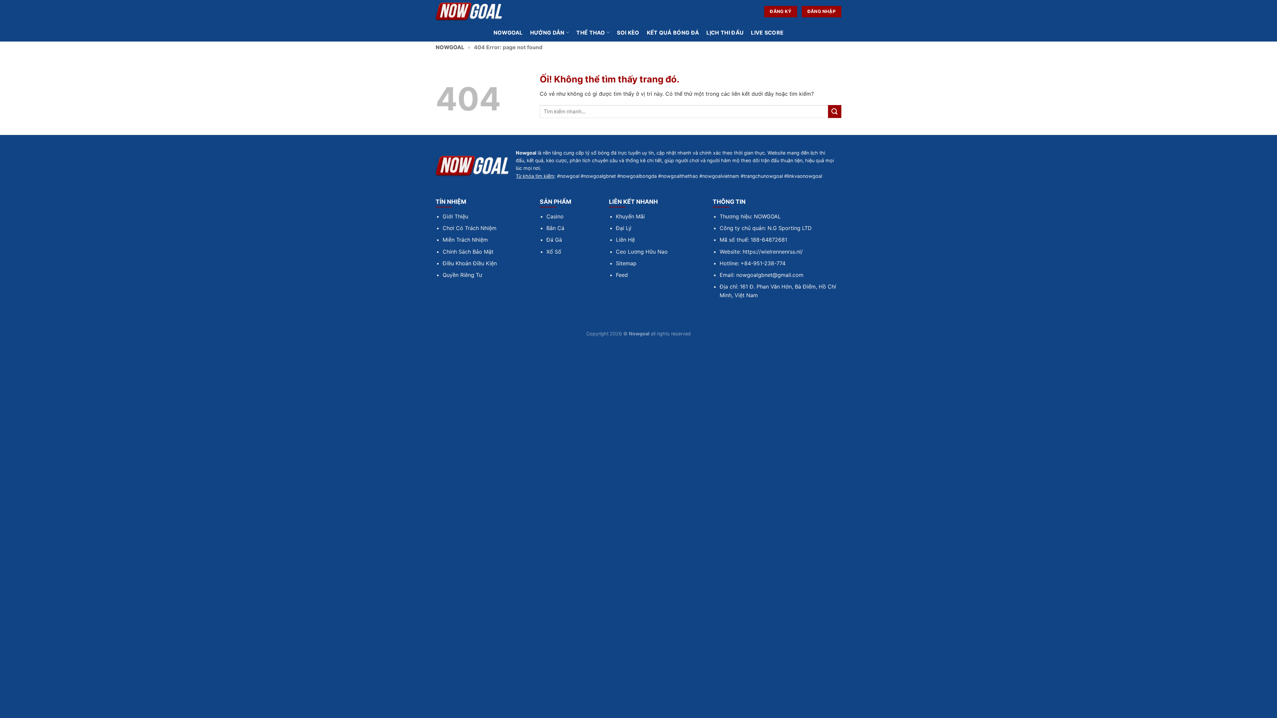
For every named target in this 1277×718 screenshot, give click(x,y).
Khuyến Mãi (630, 216)
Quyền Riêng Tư (462, 275)
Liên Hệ (625, 239)
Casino (555, 216)
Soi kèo (628, 32)
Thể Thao (590, 32)
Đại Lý (624, 228)
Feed (622, 275)
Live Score (767, 32)
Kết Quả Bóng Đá (673, 32)
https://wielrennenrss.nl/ (773, 251)
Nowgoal (508, 32)
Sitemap (626, 263)
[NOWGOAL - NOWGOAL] (469, 11)
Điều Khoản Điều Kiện (470, 263)
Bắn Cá (555, 228)
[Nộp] (834, 111)
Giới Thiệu (455, 216)
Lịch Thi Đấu (725, 32)
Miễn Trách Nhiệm (465, 239)
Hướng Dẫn (547, 32)
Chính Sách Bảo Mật (468, 251)
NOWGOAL (450, 47)
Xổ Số (553, 251)
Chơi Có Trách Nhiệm (470, 228)
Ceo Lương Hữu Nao (642, 251)
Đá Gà (554, 239)
